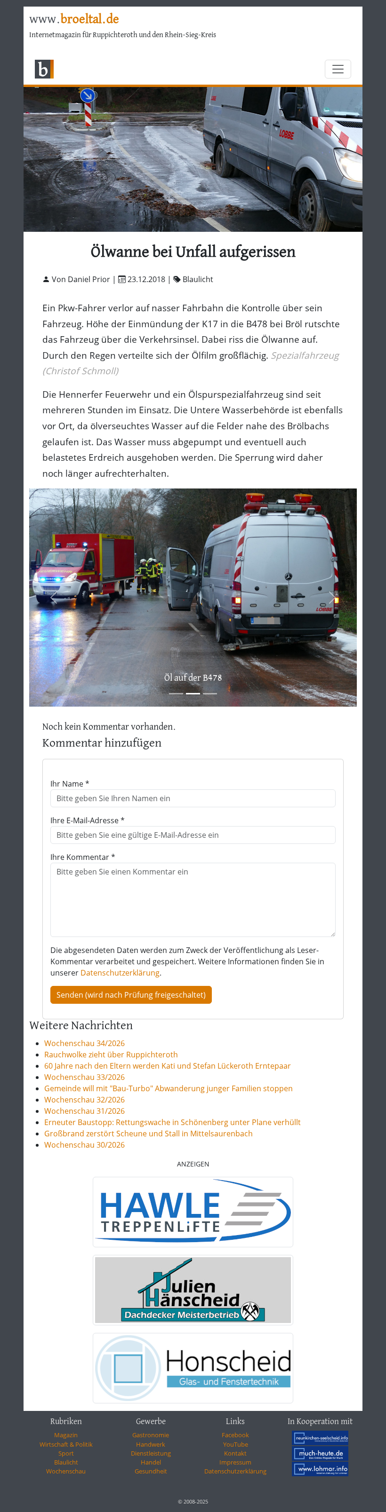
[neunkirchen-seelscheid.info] (320, 1437)
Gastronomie (150, 1435)
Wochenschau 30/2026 (84, 1145)
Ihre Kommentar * (82, 857)
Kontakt (235, 1453)
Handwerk (150, 1444)
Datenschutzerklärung (120, 973)
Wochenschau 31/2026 (84, 1111)
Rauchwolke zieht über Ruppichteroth (111, 1054)
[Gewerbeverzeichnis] (193, 1212)
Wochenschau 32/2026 (84, 1100)
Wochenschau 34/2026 (84, 1043)
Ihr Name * (69, 784)
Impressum (235, 1462)
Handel (151, 1462)
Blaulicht (66, 1462)
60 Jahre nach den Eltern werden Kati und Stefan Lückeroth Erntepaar (167, 1066)
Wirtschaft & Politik (66, 1444)
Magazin (66, 1435)
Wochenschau (66, 1471)
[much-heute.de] (320, 1453)
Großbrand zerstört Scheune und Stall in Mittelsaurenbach (148, 1133)
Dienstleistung (151, 1453)
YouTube (235, 1444)
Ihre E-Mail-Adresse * (87, 820)
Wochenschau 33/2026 (84, 1077)
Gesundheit (151, 1471)
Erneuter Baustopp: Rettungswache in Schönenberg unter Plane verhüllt (172, 1122)
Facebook (235, 1435)
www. (74, 20)
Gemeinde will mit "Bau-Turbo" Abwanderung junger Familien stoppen (168, 1088)
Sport (66, 1453)
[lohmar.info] (320, 1469)
